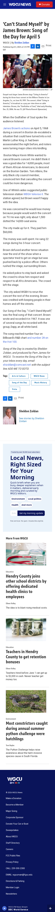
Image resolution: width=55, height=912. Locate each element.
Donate (46, 4)
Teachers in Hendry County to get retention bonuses (26, 657)
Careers (9, 849)
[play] (4, 908)
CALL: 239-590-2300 (15, 868)
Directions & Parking (15, 881)
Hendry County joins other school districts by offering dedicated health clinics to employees (26, 586)
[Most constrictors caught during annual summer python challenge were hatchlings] (26, 701)
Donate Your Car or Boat (17, 824)
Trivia (14, 389)
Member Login (12, 887)
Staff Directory (13, 843)
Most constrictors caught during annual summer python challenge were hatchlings (27, 731)
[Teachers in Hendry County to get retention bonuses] (26, 629)
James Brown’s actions (16, 128)
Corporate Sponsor (14, 817)
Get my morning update (31, 513)
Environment (11, 719)
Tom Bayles (10, 745)
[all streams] (51, 908)
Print (48, 45)
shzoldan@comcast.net (17, 364)
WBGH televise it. (33, 194)
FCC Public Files (13, 856)
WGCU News (39, 376)
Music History (40, 382)
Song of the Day (19, 382)
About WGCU (12, 836)
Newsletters (11, 894)
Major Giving (11, 811)
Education (10, 571)
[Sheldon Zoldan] (9, 415)
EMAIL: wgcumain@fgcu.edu (19, 875)
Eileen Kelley (11, 603)
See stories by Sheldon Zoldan (31, 420)
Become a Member (15, 805)
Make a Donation (13, 798)
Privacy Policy (12, 862)
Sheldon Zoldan (21, 42)
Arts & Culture (19, 376)
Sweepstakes (12, 830)
